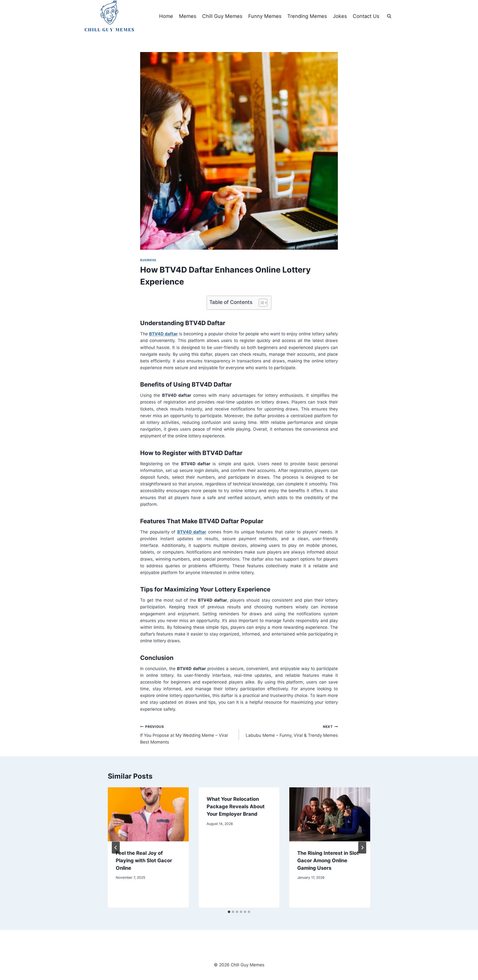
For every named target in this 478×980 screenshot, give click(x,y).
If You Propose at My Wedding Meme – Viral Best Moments (184, 735)
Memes (187, 16)
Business (148, 260)
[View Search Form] (389, 16)
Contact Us (366, 16)
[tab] (229, 912)
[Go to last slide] (116, 848)
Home (166, 16)
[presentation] (148, 814)
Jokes (340, 16)
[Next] (362, 848)
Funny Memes (264, 16)
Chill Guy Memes (222, 16)
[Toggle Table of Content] (260, 302)
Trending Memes (307, 16)
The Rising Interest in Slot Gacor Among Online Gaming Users (328, 860)
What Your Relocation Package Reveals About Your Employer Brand (236, 806)
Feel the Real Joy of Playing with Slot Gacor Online (144, 860)
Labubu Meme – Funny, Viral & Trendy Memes (292, 731)
